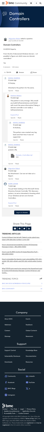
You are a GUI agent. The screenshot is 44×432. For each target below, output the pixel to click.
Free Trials (14, 409)
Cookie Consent (23, 413)
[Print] (19, 229)
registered (29, 423)
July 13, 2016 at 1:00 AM (16, 41)
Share (35, 72)
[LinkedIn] (29, 229)
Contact (5, 409)
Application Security (28, 411)
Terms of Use (30, 418)
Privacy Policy (31, 409)
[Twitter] (24, 229)
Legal (22, 409)
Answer (21, 72)
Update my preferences (11, 411)
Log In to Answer (22, 212)
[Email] (15, 229)
